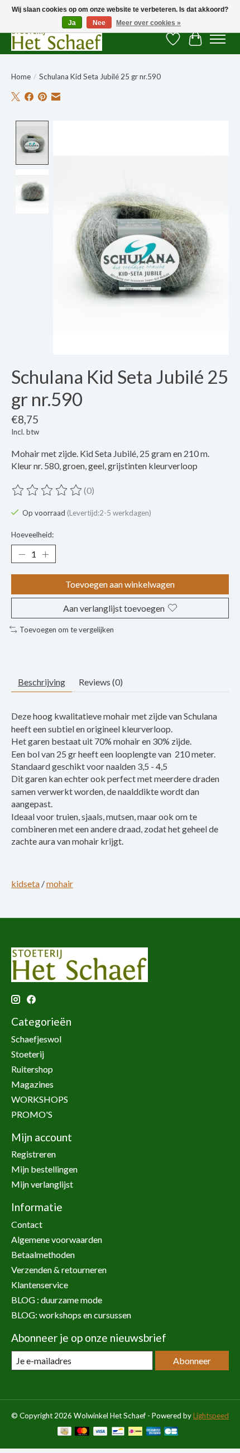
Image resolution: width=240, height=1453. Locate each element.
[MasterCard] (82, 1432)
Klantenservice (39, 1284)
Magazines (32, 1084)
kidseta (25, 883)
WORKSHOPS (39, 1099)
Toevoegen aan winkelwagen (120, 584)
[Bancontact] (118, 1432)
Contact (26, 1224)
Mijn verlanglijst (42, 1184)
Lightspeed (211, 1415)
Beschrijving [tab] (41, 682)
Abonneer (192, 1360)
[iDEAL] (135, 1432)
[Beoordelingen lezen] (47, 490)
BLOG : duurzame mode (56, 1299)
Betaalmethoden (43, 1254)
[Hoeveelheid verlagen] (22, 554)
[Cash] (64, 1432)
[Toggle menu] (218, 39)
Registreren (33, 1154)
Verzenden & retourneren (59, 1269)
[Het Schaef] (56, 38)
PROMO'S (31, 1114)
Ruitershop (32, 1069)
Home (21, 76)
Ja (72, 23)
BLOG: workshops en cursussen (71, 1314)
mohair (59, 883)
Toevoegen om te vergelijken (67, 629)
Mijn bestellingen (44, 1169)
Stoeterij (27, 1054)
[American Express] (153, 1432)
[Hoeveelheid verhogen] (45, 554)
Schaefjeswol (36, 1038)
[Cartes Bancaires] (171, 1432)
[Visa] (100, 1432)
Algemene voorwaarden (56, 1239)
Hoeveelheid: (32, 534)
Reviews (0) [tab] (101, 682)
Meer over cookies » (148, 23)
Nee (99, 23)
